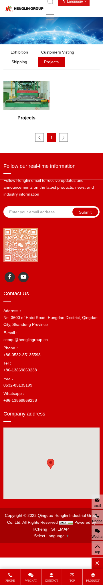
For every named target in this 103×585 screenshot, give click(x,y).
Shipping (19, 62)
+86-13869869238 (20, 370)
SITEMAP (60, 529)
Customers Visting (57, 52)
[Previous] (39, 137)
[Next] (63, 137)
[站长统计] (66, 522)
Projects (51, 62)
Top (72, 580)
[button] (51, 464)
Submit (85, 212)
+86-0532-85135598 (22, 354)
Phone (10, 580)
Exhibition (19, 52)
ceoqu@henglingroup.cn (25, 339)
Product (93, 580)
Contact (51, 580)
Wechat (31, 580)
